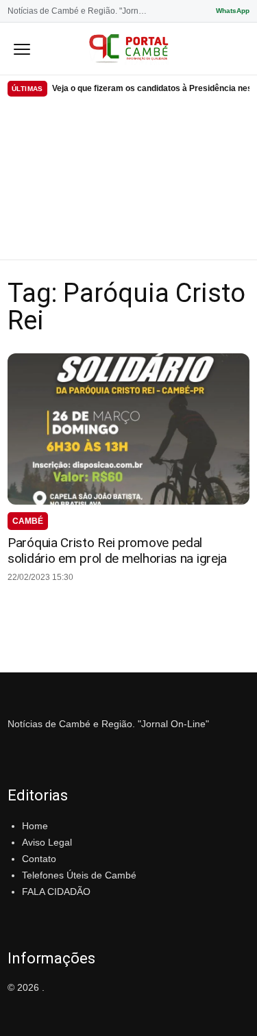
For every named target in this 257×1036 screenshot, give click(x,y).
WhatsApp (232, 10)
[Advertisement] (128, 181)
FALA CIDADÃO (56, 891)
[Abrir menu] (22, 48)
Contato (39, 858)
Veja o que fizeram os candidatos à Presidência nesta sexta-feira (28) (150, 88)
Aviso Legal (47, 842)
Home (35, 825)
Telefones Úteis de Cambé (79, 875)
